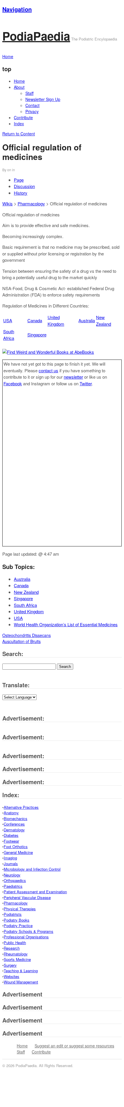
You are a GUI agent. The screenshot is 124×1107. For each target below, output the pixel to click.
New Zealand (103, 320)
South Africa (8, 334)
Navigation (17, 9)
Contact (32, 105)
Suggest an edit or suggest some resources (74, 1046)
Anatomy (11, 812)
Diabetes (11, 835)
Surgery (10, 965)
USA (7, 320)
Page (19, 180)
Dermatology (14, 829)
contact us (48, 370)
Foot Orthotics (16, 846)
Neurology (12, 875)
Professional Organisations (26, 937)
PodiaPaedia (36, 35)
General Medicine (18, 852)
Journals (11, 863)
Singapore (36, 334)
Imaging (10, 858)
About (19, 87)
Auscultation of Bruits (21, 641)
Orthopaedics (15, 880)
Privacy (32, 111)
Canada (34, 320)
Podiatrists (13, 914)
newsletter (73, 377)
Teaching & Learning (21, 970)
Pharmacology (31, 203)
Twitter (86, 383)
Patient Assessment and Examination (35, 891)
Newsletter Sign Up (42, 99)
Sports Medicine (17, 959)
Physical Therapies (20, 908)
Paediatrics (13, 886)
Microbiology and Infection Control (32, 869)
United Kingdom (56, 320)
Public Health (15, 942)
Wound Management (21, 982)
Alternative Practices (21, 807)
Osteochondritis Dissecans (26, 635)
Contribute (23, 117)
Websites (11, 976)
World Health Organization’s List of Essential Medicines (66, 624)
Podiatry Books (16, 920)
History (20, 193)
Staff (29, 93)
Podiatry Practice (18, 925)
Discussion (24, 186)
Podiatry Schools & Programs (28, 931)
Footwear (11, 841)
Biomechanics (15, 818)
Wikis (7, 203)
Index (19, 123)
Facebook (12, 383)
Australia (86, 320)
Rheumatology (16, 954)
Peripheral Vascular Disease (27, 897)
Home (19, 81)
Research (12, 948)
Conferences (14, 824)
